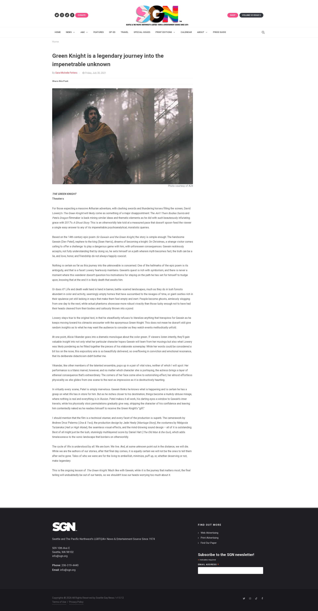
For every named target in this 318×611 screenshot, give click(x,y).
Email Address (208, 565)
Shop (233, 15)
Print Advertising (209, 537)
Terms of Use (59, 602)
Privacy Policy (76, 602)
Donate (82, 15)
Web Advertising (209, 532)
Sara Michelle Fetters (66, 72)
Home (55, 41)
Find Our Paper (209, 542)
